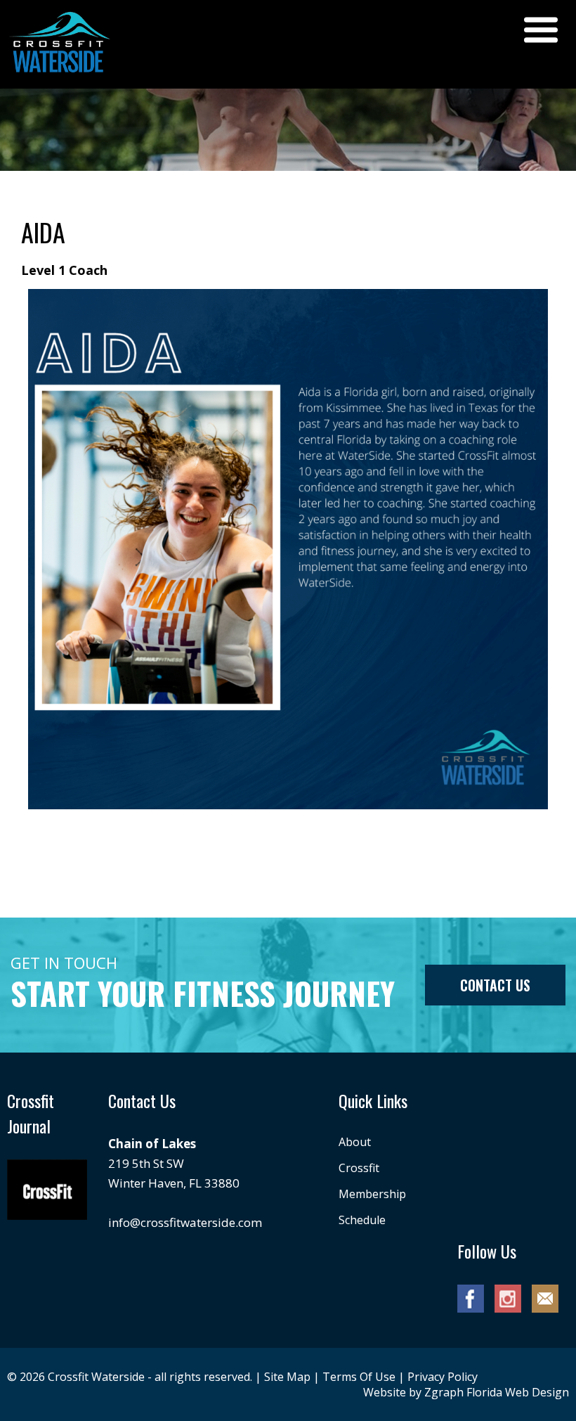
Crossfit (359, 1168)
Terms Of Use (358, 1376)
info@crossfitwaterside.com (185, 1222)
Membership (372, 1194)
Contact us (495, 985)
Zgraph (444, 1392)
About (355, 1142)
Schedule (362, 1220)
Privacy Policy (442, 1376)
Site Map (287, 1376)
